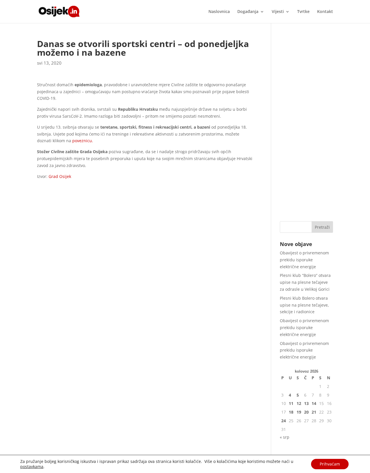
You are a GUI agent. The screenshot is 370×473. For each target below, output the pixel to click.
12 (299, 403)
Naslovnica (219, 12)
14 (314, 403)
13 (306, 403)
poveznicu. (82, 140)
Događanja (247, 12)
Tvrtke (303, 12)
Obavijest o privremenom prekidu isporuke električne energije (304, 259)
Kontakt (325, 12)
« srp (284, 437)
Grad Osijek (59, 176)
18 (291, 412)
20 (306, 412)
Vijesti (278, 12)
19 (299, 412)
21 (314, 412)
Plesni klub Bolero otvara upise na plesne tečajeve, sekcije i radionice (304, 305)
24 (283, 420)
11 (291, 403)
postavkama (31, 466)
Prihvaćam (330, 464)
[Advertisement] (306, 126)
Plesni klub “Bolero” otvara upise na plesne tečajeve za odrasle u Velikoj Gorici (305, 282)
